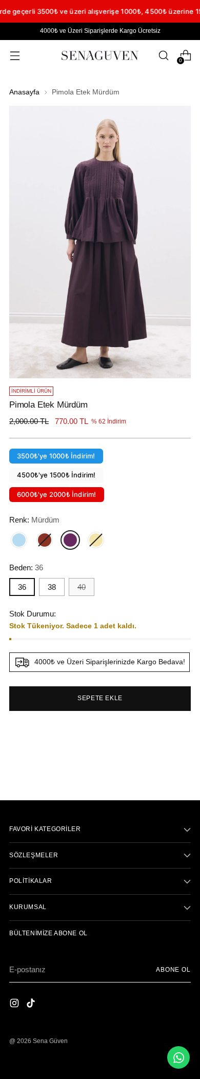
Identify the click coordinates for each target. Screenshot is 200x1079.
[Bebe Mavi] (19, 540)
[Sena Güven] (100, 55)
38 (52, 587)
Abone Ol (173, 969)
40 (81, 587)
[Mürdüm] (70, 540)
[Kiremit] (44, 540)
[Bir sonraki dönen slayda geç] (182, 765)
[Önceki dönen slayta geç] (158, 765)
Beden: (26, 567)
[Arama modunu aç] (163, 55)
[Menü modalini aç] (14, 55)
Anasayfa (24, 92)
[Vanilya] (96, 540)
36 (22, 587)
